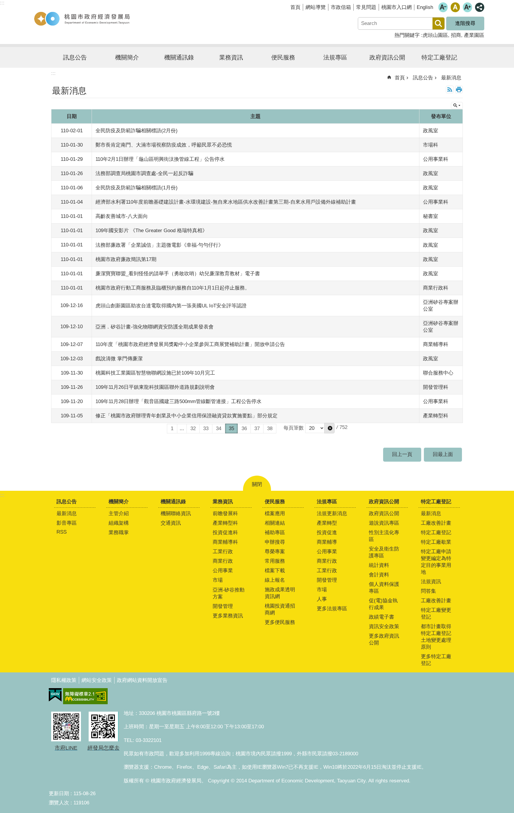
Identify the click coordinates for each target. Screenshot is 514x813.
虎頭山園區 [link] (435, 35)
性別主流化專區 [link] (384, 536)
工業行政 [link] (223, 551)
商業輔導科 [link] (225, 542)
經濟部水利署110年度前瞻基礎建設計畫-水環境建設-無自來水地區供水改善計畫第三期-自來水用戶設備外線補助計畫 (225, 202)
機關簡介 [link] (127, 57)
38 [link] (269, 428)
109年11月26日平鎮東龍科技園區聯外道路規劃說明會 (155, 387)
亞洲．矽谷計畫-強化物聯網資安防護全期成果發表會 (154, 327)
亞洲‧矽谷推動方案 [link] (229, 593)
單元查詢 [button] (457, 105)
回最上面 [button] (443, 454)
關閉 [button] (257, 484)
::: (2, 495)
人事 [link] (322, 599)
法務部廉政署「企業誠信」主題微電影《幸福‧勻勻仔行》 (159, 245)
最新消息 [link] (451, 78)
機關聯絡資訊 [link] (176, 513)
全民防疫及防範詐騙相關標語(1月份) (136, 188)
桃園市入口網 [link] (396, 7)
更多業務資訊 (228, 616)
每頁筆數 (293, 428)
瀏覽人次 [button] (59, 803)
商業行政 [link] (223, 561)
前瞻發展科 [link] (225, 513)
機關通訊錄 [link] (179, 57)
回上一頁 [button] (402, 454)
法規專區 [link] (335, 57)
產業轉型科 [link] (225, 523)
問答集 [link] (428, 591)
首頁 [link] (295, 7)
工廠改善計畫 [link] (436, 523)
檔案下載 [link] (275, 570)
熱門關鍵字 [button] (407, 35)
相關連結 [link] (275, 523)
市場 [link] (218, 580)
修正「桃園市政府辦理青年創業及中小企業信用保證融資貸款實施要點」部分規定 (186, 416)
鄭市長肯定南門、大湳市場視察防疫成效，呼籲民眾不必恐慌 (163, 145)
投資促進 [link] (327, 532)
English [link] (425, 7)
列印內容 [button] (459, 89)
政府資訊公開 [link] (387, 57)
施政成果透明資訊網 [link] (280, 593)
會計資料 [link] (379, 575)
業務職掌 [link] (119, 532)
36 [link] (244, 428)
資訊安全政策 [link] (384, 626)
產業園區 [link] (474, 35)
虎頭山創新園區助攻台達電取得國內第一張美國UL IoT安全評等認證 (171, 306)
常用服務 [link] (275, 561)
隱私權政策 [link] (63, 680)
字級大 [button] (467, 7)
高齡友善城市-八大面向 (121, 216)
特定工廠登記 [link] (439, 57)
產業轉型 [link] (327, 523)
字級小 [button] (443, 7)
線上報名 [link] (275, 580)
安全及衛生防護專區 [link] (384, 552)
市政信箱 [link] (341, 7)
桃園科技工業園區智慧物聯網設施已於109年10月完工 (155, 373)
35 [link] (231, 428)
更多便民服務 (280, 622)
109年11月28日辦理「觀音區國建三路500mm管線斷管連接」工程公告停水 (178, 401)
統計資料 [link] (379, 565)
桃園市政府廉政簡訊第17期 (125, 259)
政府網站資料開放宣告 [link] (142, 680)
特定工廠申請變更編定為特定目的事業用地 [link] (436, 562)
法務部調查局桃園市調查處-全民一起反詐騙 (144, 173)
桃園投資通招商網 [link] (280, 609)
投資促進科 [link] (225, 532)
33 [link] (206, 428)
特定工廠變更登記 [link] (436, 613)
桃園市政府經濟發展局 (82, 19)
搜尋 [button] (438, 23)
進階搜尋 (465, 23)
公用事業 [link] (223, 570)
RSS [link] (450, 89)
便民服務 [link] (283, 57)
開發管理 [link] (223, 606)
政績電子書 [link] (381, 617)
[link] (55, 695)
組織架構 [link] (119, 523)
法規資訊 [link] (431, 581)
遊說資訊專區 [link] (384, 523)
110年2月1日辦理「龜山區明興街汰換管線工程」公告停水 (160, 159)
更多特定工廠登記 (436, 660)
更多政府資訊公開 (384, 639)
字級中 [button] (455, 7)
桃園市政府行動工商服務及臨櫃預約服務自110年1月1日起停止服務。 (172, 288)
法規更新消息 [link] (332, 513)
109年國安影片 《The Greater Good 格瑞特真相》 (151, 230)
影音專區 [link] (67, 523)
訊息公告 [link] (75, 57)
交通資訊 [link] (171, 523)
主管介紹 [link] (119, 513)
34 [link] (218, 428)
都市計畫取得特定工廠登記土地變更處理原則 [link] (436, 637)
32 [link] (193, 428)
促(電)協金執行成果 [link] (383, 604)
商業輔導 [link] (327, 542)
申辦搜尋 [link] (275, 542)
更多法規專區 (332, 608)
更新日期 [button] (59, 793)
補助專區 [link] (275, 532)
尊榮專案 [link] (275, 551)
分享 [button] (479, 7)
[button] (329, 428)
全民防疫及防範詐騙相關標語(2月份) (136, 130)
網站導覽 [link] (315, 7)
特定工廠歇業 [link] (436, 542)
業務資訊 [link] (231, 57)
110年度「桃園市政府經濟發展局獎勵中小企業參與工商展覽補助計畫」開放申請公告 (190, 344)
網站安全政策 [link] (97, 680)
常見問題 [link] (366, 7)
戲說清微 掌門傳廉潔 (118, 358)
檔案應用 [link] (275, 513)
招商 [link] (456, 35)
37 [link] (257, 428)
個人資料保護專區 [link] (384, 587)
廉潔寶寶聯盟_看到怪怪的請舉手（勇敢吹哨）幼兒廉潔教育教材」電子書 (177, 273)
